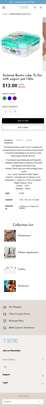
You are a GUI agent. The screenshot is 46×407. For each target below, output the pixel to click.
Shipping (19, 140)
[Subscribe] (42, 360)
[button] (4, 7)
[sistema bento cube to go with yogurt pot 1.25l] (20, 44)
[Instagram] (5, 367)
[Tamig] (23, 7)
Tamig (26, 396)
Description (8, 140)
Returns (29, 140)
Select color (9, 94)
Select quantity (10, 107)
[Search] (35, 7)
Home (5, 14)
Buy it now (23, 127)
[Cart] (40, 7)
